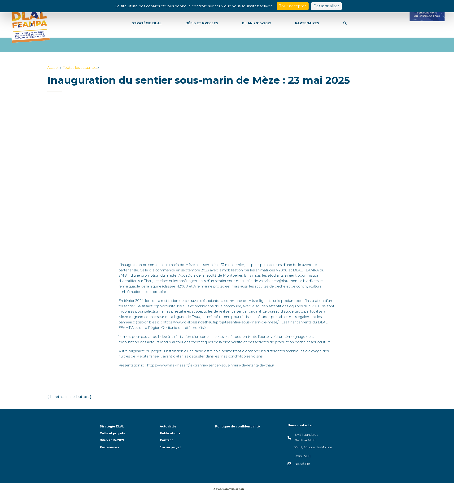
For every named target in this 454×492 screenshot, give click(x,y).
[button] (344, 23)
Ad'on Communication (229, 489)
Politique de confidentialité (237, 426)
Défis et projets (112, 433)
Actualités (168, 426)
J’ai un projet (170, 447)
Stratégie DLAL (112, 426)
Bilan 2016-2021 (112, 440)
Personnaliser (326, 6)
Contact (166, 440)
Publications (170, 433)
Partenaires (109, 447)
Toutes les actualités (79, 67)
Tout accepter (292, 6)
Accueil (53, 67)
